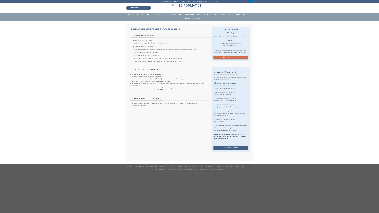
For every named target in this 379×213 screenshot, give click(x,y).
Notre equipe (146, 14)
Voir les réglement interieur (216, 169)
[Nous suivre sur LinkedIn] (251, 1)
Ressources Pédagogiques (230, 14)
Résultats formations (186, 14)
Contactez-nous (234, 8)
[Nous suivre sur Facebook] (248, 1)
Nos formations (133, 14)
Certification (185, 18)
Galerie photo (212, 14)
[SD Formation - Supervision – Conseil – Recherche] (189, 8)
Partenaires (246, 14)
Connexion (196, 18)
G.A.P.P (156, 14)
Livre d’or (163, 14)
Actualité (172, 14)
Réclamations (201, 14)
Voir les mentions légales (200, 169)
